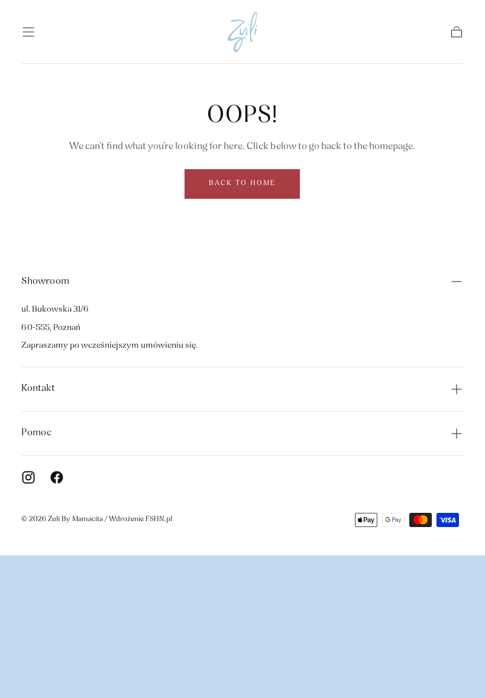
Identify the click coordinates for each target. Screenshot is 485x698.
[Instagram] (28, 477)
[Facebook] (57, 477)
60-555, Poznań (50, 328)
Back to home (242, 183)
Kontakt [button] (38, 388)
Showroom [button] (45, 281)
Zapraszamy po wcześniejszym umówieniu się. (109, 345)
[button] (28, 32)
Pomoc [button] (36, 433)
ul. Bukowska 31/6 (55, 309)
